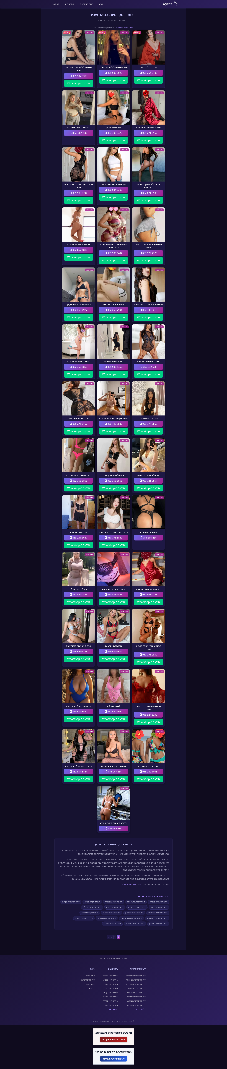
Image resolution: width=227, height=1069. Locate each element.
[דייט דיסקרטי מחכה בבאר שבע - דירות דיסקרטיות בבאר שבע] (113, 398)
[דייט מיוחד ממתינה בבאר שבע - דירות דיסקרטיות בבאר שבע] (113, 512)
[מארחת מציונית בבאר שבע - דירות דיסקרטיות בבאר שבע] (78, 455)
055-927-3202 (149, 714)
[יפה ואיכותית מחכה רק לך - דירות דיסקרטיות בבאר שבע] (78, 284)
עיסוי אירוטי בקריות (110, 992)
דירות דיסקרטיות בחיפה (159, 907)
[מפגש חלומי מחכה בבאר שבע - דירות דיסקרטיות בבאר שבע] (148, 284)
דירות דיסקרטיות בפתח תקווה (131, 918)
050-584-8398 (114, 189)
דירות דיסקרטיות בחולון (89, 913)
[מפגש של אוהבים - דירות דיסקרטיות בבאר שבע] (113, 626)
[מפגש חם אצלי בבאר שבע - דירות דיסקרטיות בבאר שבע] (78, 686)
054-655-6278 (79, 651)
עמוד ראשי (90, 975)
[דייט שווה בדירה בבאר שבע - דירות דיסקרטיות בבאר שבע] (148, 569)
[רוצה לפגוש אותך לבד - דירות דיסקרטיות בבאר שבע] (113, 455)
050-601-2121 (149, 594)
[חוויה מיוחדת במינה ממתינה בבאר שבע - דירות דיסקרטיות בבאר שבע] (113, 224)
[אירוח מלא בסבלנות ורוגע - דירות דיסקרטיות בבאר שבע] (113, 164)
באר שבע (103, 958)
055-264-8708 (149, 72)
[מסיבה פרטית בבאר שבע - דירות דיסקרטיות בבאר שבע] (148, 341)
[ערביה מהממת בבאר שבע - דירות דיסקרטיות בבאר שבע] (78, 626)
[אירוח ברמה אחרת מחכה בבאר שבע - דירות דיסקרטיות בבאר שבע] (78, 164)
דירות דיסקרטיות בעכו (92, 902)
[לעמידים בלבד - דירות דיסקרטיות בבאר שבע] (113, 686)
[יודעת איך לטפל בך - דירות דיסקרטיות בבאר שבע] (148, 512)
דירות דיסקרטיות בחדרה (137, 907)
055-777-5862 (149, 423)
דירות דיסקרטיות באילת (112, 923)
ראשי (101, 4)
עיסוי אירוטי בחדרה (110, 1001)
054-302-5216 (149, 310)
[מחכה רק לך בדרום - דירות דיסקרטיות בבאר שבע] (148, 47)
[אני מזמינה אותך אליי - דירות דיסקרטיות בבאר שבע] (78, 398)
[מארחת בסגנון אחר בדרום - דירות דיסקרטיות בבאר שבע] (113, 746)
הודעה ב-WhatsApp (148, 80)
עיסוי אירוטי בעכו (111, 988)
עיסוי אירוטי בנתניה (110, 1005)
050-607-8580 (79, 711)
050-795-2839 (114, 423)
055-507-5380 (79, 76)
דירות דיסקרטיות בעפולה (136, 902)
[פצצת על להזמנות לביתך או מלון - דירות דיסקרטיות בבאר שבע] (78, 47)
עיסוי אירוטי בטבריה (110, 975)
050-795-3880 (114, 537)
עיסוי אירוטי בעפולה (110, 980)
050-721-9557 (149, 480)
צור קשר (56, 4)
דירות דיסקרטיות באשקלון (158, 923)
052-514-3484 (79, 771)
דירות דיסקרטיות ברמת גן (134, 913)
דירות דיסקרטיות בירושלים (135, 923)
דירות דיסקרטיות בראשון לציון (157, 918)
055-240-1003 (149, 771)
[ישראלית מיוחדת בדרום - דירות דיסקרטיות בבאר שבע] (148, 455)
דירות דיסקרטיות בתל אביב (157, 913)
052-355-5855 (79, 366)
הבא (110, 937)
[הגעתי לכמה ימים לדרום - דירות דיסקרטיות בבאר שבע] (78, 107)
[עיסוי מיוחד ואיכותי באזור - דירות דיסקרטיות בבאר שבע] (113, 569)
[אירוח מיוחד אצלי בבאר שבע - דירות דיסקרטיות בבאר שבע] (78, 746)
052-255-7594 (114, 310)
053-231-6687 (79, 537)
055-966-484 (114, 828)
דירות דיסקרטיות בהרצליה (92, 907)
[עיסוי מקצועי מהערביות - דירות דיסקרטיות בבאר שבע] (148, 746)
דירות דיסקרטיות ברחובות (107, 918)
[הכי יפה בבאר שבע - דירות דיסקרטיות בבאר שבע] (78, 512)
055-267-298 (80, 132)
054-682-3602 (114, 651)
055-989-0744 (79, 193)
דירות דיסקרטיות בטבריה (158, 902)
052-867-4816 (79, 249)
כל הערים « (141, 1009)
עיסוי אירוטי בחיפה (110, 996)
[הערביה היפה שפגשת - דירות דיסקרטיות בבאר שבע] (113, 284)
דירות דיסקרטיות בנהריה (113, 902)
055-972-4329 (149, 253)
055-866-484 (149, 537)
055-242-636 (149, 366)
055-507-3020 (114, 72)
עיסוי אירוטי (69, 4)
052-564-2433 (79, 594)
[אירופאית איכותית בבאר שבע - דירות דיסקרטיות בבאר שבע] (113, 803)
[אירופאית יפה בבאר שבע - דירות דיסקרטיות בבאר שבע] (78, 224)
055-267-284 (114, 771)
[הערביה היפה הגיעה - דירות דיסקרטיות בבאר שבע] (148, 398)
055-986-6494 (114, 253)
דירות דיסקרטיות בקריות (70, 902)
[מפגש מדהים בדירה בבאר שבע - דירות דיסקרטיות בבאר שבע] (148, 686)
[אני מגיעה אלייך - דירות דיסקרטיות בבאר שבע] (113, 107)
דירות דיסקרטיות (86, 4)
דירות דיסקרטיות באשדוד (84, 918)
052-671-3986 (149, 193)
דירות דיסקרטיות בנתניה (114, 907)
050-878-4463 (114, 594)
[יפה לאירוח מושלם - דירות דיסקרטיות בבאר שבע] (78, 569)
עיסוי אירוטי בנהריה (110, 984)
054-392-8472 (114, 132)
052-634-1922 (114, 711)
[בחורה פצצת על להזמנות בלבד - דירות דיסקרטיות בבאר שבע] (113, 47)
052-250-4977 (79, 310)
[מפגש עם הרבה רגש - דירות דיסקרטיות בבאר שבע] (113, 341)
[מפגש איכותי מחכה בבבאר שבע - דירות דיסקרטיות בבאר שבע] (148, 626)
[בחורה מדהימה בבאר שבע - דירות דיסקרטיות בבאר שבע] (148, 107)
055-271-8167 (149, 132)
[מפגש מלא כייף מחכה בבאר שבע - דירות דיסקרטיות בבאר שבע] (148, 224)
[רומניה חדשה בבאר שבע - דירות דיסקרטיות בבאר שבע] (78, 341)
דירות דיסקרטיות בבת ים (111, 913)
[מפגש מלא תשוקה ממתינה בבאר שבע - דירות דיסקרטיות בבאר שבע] (148, 164)
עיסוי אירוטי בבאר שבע (131, 884)
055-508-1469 (114, 366)
